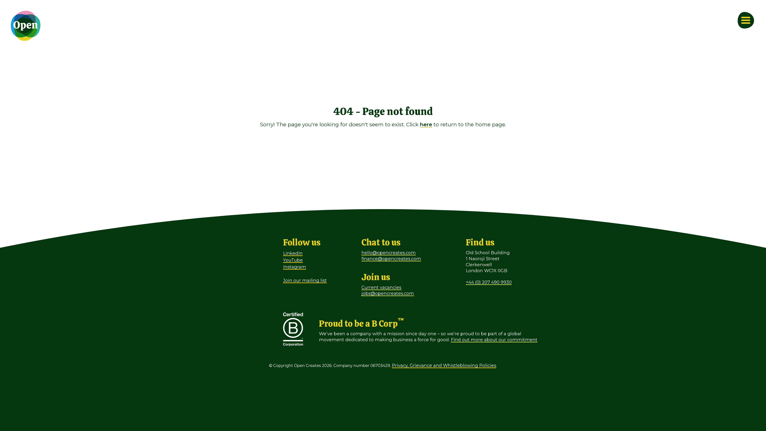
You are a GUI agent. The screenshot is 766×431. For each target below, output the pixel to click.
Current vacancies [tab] (381, 287)
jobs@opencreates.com (387, 293)
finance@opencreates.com (391, 258)
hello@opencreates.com (388, 252)
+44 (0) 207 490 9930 (489, 282)
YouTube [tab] (293, 260)
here (426, 124)
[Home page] (25, 25)
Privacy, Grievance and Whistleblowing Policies (444, 365)
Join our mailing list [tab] (305, 280)
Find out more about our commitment (494, 339)
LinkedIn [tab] (293, 253)
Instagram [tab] (294, 267)
